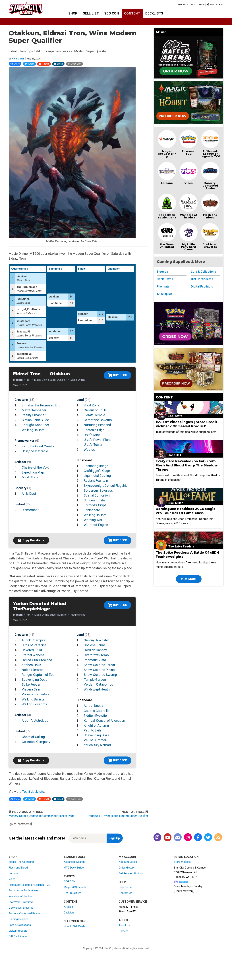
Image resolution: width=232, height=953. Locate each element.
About (124, 920)
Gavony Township (96, 640)
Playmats (163, 286)
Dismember (30, 510)
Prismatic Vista (95, 660)
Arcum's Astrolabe (35, 720)
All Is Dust (29, 493)
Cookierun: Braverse (210, 246)
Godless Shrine (95, 645)
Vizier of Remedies (35, 694)
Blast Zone (91, 405)
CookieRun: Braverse (21, 907)
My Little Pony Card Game (188, 247)
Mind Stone (30, 477)
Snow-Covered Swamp (100, 675)
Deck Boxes (165, 279)
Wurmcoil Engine (96, 525)
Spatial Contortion (97, 495)
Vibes (189, 183)
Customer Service (133, 901)
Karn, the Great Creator (38, 446)
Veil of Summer (95, 740)
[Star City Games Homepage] (31, 8)
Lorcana (167, 183)
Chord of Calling (33, 737)
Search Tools (75, 857)
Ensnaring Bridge (96, 466)
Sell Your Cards (187, 4)
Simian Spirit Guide (35, 420)
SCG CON (111, 13)
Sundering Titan (95, 500)
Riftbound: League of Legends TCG (210, 154)
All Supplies (165, 294)
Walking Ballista (33, 430)
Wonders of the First (21, 896)
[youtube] (167, 837)
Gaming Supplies (18, 919)
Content (132, 13)
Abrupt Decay (93, 706)
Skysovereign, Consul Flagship (106, 485)
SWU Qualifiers (72, 893)
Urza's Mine (92, 435)
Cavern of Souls (95, 410)
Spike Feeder (31, 684)
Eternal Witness (33, 655)
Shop (73, 13)
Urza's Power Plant (97, 440)
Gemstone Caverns (98, 420)
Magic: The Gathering (166, 154)
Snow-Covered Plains (99, 670)
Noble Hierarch (33, 670)
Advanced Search (74, 861)
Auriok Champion (34, 640)
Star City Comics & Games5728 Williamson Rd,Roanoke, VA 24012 (190, 872)
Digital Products (202, 286)
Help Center (126, 887)
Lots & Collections (203, 271)
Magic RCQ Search (75, 887)
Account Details (128, 861)
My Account (128, 857)
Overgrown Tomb (96, 655)
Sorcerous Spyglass (98, 490)
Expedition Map (33, 472)
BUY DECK (120, 375)
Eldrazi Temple (94, 415)
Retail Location (186, 857)
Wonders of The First (188, 216)
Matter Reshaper (34, 410)
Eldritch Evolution (96, 716)
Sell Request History (131, 873)
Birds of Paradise (34, 645)
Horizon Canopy (95, 650)
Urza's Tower (93, 444)
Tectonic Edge (94, 430)
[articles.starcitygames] (218, 837)
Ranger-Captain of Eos (38, 675)
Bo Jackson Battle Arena (167, 216)
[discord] (178, 837)
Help (201, 4)
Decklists (154, 13)
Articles (68, 906)
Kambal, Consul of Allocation (104, 720)
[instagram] (188, 837)
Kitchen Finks (31, 665)
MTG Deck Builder (74, 867)
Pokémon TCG (188, 152)
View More (188, 579)
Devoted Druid (32, 650)
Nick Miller (18, 58)
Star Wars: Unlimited (167, 246)
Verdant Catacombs (98, 684)
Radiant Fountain (96, 480)
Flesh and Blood (210, 216)
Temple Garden (95, 679)
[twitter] (208, 837)
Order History (126, 867)
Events (69, 876)
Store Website (182, 861)
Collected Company (36, 742)
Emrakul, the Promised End (41, 405)
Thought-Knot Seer (35, 425)
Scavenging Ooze (34, 679)
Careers (123, 931)
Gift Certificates (202, 279)
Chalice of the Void (35, 467)
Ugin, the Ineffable (35, 451)
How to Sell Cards (74, 926)
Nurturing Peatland (97, 425)
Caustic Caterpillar (97, 711)
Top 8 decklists (33, 791)
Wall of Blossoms (34, 704)
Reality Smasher (33, 415)
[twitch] (157, 837)
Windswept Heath (97, 689)
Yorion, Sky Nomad (97, 745)
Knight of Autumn (96, 725)
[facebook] (198, 837)
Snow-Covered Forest (99, 665)
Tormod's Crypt (95, 505)
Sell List (91, 13)
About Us (124, 925)
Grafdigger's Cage (97, 471)
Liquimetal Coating (97, 475)
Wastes (89, 449)
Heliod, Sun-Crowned (37, 660)
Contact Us (125, 893)
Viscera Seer (31, 689)
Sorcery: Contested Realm (210, 185)
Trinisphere (92, 510)
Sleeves (162, 271)
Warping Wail (93, 520)
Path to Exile (93, 730)
